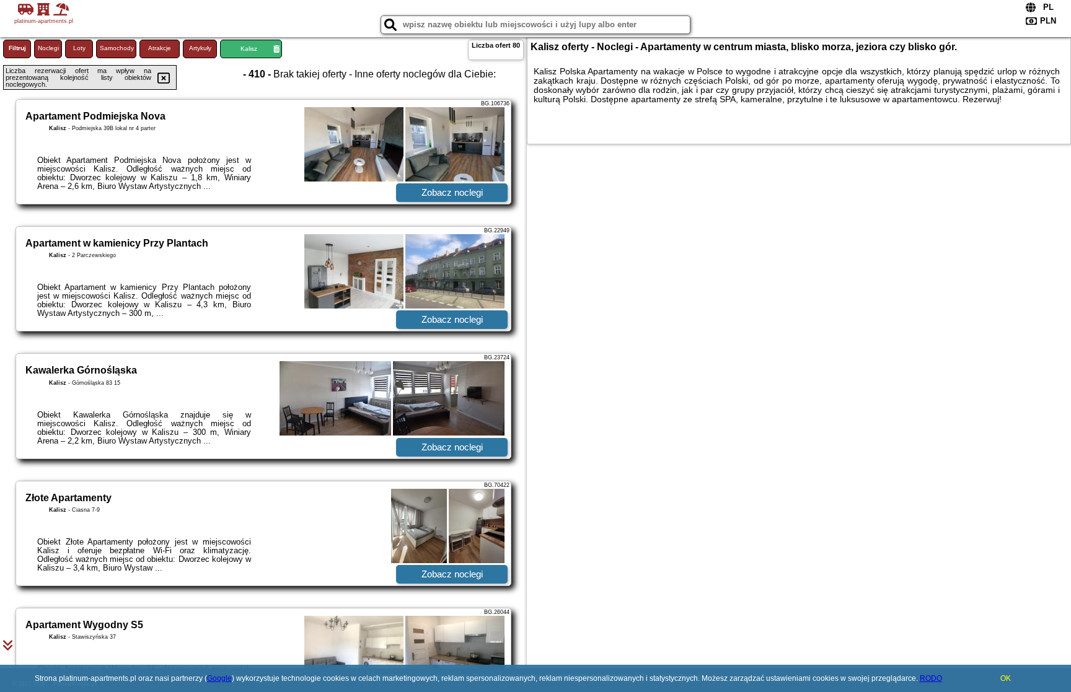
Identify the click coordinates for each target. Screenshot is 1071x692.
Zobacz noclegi (452, 192)
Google (219, 678)
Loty (79, 48)
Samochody (117, 48)
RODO (931, 678)
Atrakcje (159, 48)
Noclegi (48, 48)
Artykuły (200, 48)
